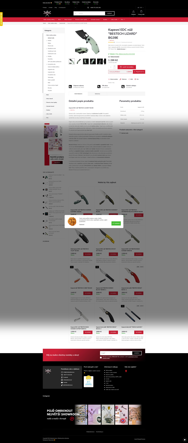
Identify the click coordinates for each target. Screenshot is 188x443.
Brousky (50, 88)
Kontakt (50, 7)
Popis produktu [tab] (78, 93)
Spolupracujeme (109, 385)
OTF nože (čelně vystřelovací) (54, 61)
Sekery (49, 43)
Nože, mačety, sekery (51, 35)
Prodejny (45, 7)
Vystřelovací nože (52, 51)
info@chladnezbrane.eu (68, 372)
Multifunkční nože (52, 53)
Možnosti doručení (115, 56)
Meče (47, 95)
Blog (56, 7)
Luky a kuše (49, 114)
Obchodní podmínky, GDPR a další (113, 376)
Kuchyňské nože (51, 64)
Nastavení (81, 224)
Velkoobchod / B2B (110, 387)
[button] (132, 218)
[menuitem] (50, 19)
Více (47, 117)
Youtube (65, 382)
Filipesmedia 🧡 (51, 440)
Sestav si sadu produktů (111, 372)
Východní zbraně (50, 106)
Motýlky (49, 56)
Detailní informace (121, 49)
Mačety (49, 40)
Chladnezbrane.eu (90, 432)
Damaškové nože (52, 48)
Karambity (50, 59)
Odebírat (136, 353)
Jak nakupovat (62, 7)
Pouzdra (50, 90)
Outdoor (48, 110)
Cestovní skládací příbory (53, 67)
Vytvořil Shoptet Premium (139, 439)
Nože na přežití (51, 80)
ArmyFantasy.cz (99, 432)
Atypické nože (51, 69)
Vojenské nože (51, 72)
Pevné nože (50, 46)
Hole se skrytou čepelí (53, 85)
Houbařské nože (51, 74)
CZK (141, 7)
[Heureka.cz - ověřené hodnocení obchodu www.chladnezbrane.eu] (88, 381)
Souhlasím (117, 223)
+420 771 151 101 (67, 374)
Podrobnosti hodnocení (126, 42)
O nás (107, 383)
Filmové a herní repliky (51, 102)
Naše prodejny (109, 370)
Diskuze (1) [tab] (97, 93)
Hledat (109, 13)
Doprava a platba (109, 374)
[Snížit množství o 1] (114, 68)
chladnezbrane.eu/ (67, 380)
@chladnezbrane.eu (67, 385)
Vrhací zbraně (49, 98)
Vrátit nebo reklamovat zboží (112, 389)
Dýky (49, 82)
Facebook (65, 377)
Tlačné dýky (50, 77)
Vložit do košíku (127, 67)
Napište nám (108, 381)
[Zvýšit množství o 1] (114, 66)
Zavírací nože (51, 38)
